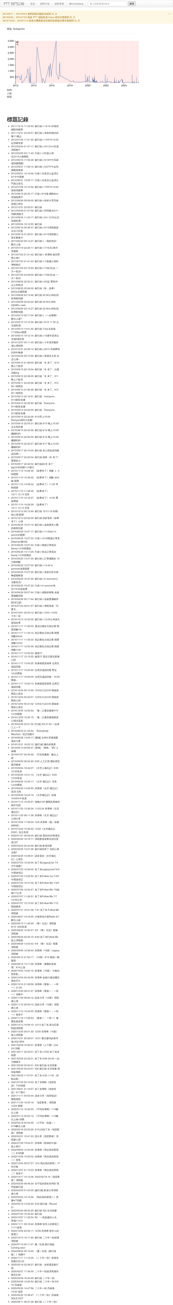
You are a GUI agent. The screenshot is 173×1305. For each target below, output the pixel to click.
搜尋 (131, 3)
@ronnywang (76, 3)
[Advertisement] (68, 106)
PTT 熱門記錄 (14, 3)
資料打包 (45, 3)
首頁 (32, 3)
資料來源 (59, 3)
